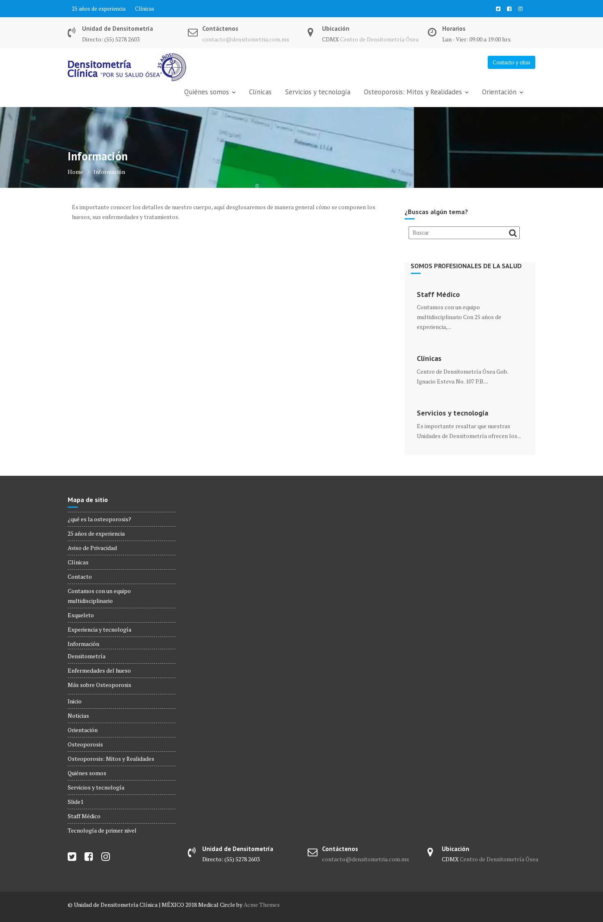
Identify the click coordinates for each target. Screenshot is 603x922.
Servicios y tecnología (317, 91)
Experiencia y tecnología (99, 629)
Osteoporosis (85, 744)
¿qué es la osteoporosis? (99, 519)
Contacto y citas (511, 62)
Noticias (78, 715)
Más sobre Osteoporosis (99, 685)
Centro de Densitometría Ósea (379, 39)
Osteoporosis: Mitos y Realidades (413, 91)
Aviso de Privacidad (92, 548)
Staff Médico (438, 294)
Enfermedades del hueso (99, 670)
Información (83, 644)
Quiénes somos (206, 91)
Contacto (80, 576)
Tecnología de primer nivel (102, 830)
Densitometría (86, 656)
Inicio (75, 701)
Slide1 (75, 802)
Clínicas (144, 8)
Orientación (499, 91)
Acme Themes (262, 904)
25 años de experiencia (99, 8)
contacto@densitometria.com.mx (245, 39)
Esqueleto (81, 615)
